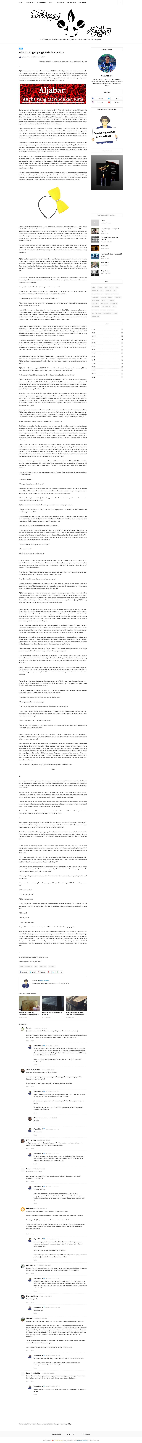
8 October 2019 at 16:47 (52, 1186)
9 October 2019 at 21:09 (48, 1373)
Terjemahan (107, 313)
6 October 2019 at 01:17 (47, 1070)
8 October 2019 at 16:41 (52, 1129)
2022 (107, 343)
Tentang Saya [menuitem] (30, 2)
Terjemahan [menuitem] (60, 2)
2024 (107, 336)
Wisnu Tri (29, 1318)
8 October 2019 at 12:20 (40, 1208)
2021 (107, 346)
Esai (106, 287)
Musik (104, 300)
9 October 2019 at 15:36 (41, 1318)
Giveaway (108, 290)
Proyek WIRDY (106, 306)
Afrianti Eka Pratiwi (33, 1070)
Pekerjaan (95, 303)
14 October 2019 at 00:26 (53, 1307)
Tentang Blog (96, 313)
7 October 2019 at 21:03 (43, 1140)
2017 (107, 360)
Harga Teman (105, 271)
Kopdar (103, 297)
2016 (107, 363)
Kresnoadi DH (31, 1265)
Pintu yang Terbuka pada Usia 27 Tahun (111, 255)
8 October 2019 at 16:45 (52, 1153)
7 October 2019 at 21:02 (50, 1118)
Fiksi (21, 966)
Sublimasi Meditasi (82, 1440)
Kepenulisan (105, 294)
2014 (107, 370)
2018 (107, 356)
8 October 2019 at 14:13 (44, 1265)
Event (111, 287)
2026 (107, 329)
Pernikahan (95, 306)
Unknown (29, 1208)
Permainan (114, 303)
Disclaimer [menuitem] (82, 2)
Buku (93, 287)
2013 (107, 373)
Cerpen (100, 287)
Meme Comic (95, 300)
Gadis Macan (105, 262)
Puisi (36, 966)
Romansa (51, 966)
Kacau (103, 220)
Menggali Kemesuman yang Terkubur (110, 238)
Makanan (117, 297)
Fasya (28, 1169)
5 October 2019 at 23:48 (40, 1028)
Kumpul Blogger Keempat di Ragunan (110, 230)
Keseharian (28, 966)
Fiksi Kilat (95, 290)
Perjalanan (104, 303)
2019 (107, 353)
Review (103, 310)
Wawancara (95, 316)
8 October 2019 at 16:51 (52, 1239)
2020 (107, 350)
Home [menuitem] (21, 2)
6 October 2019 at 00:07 (52, 1045)
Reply (27, 1040)
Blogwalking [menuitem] (41, 2)
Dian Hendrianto (32, 1296)
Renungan (43, 966)
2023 (107, 339)
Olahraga (111, 300)
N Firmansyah (38, 1118)
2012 (107, 377)
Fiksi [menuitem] (50, 2)
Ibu (114, 290)
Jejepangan (95, 294)
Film (102, 290)
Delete (32, 1040)
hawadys (29, 1028)
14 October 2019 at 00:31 (53, 1386)
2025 (107, 332)
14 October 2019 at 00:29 (53, 1355)
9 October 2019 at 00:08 (46, 1296)
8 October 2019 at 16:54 (52, 1278)
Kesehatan (95, 297)
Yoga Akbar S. (27, 57)
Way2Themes (59, 1440)
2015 (107, 367)
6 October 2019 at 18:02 (52, 1091)
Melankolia (104, 246)
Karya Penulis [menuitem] (71, 2)
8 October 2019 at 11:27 (38, 1169)
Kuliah (110, 297)
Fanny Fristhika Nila (33, 1373)
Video (115, 313)
